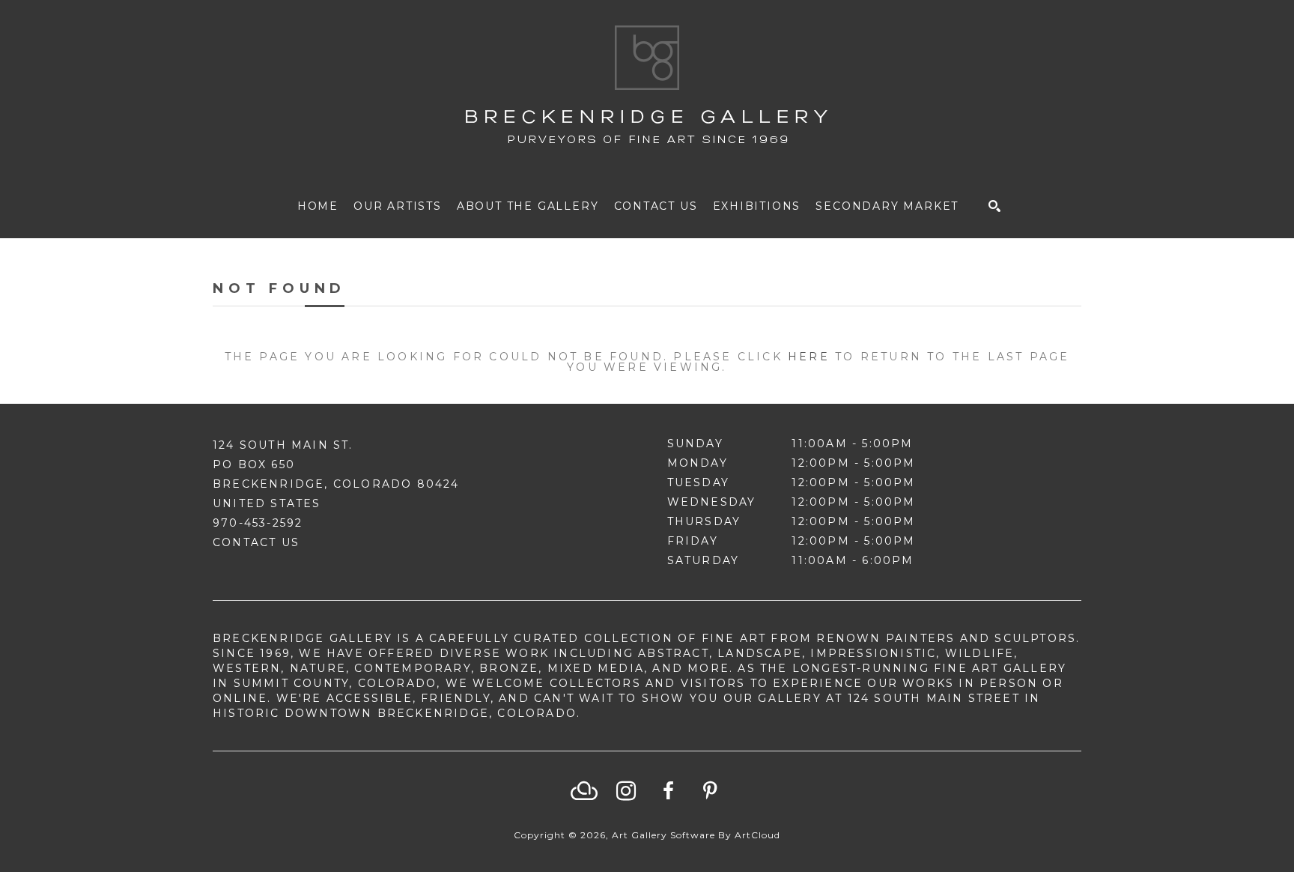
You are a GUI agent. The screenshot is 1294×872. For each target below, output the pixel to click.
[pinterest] (710, 791)
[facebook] (668, 791)
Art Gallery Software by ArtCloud (696, 835)
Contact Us (256, 542)
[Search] (994, 206)
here (809, 356)
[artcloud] (584, 791)
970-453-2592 (258, 523)
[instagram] (626, 791)
